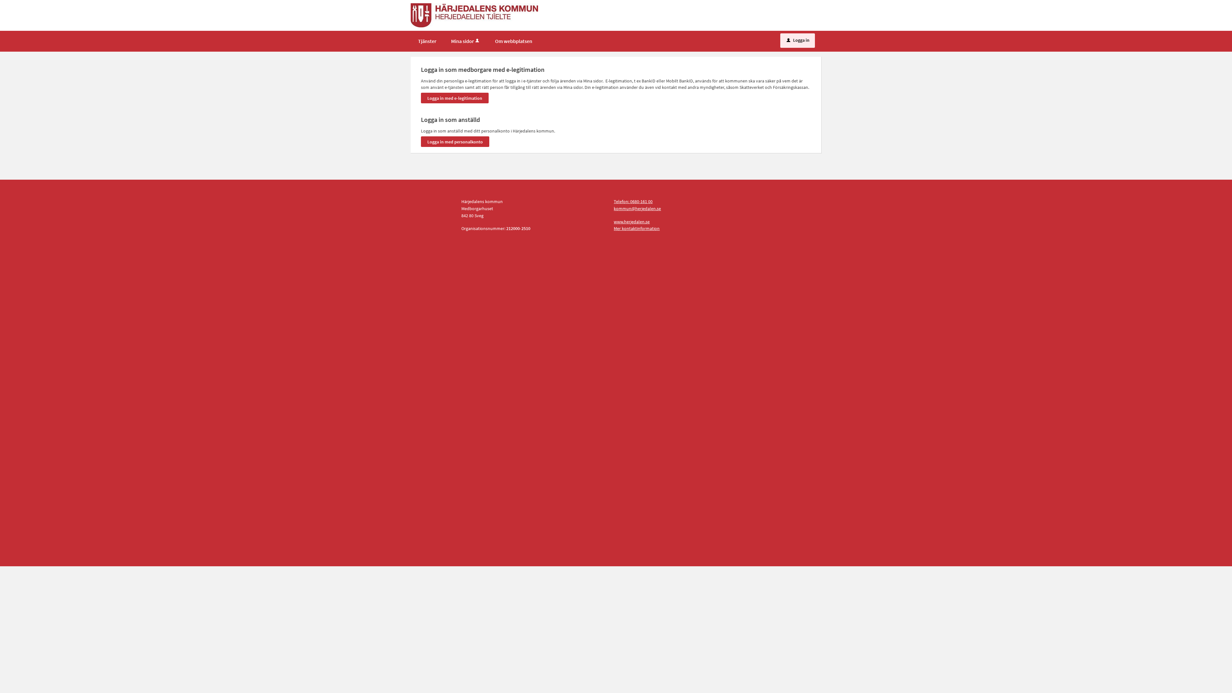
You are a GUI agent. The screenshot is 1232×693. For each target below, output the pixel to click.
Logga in (798, 40)
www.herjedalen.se (632, 222)
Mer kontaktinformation (637, 228)
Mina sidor (462, 41)
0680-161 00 (641, 201)
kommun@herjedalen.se (637, 208)
